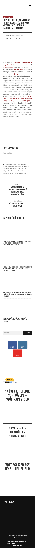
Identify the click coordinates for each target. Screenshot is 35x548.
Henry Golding (8, 101)
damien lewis (11, 166)
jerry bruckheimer (10, 171)
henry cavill (9, 168)
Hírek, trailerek (7, 17)
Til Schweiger (19, 173)
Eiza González (26, 98)
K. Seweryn (8, 35)
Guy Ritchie (18, 69)
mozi (16, 171)
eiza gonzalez (18, 166)
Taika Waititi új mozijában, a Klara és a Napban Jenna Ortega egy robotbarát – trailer (15, 320)
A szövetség (8, 67)
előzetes (24, 166)
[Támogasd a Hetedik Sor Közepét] (17, 11)
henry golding (16, 168)
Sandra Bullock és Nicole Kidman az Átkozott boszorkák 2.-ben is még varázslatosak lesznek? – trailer (17, 268)
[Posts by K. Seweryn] (4, 35)
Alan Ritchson (13, 98)
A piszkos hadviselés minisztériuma (14, 164)
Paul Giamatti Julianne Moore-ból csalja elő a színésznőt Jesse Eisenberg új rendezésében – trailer (17, 294)
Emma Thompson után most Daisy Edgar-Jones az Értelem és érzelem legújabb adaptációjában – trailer (17, 243)
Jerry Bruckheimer (23, 74)
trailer (24, 173)
